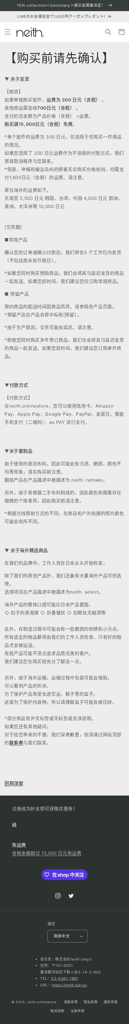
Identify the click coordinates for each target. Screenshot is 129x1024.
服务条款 (111, 1002)
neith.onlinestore (42, 1002)
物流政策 (57, 1011)
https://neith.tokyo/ (69, 985)
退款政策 (71, 1002)
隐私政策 (91, 1002)
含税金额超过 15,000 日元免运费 (46, 853)
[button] (7, 32)
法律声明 (77, 1011)
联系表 (16, 743)
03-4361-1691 (64, 978)
